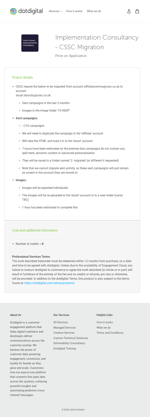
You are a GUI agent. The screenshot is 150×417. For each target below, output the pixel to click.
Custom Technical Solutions (70, 338)
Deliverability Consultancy (69, 343)
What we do (94, 11)
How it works (74, 11)
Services (54, 11)
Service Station (77, 409)
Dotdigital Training (64, 348)
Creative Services (64, 332)
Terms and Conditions (110, 332)
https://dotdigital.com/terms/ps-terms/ (50, 283)
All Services (60, 322)
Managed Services (64, 327)
